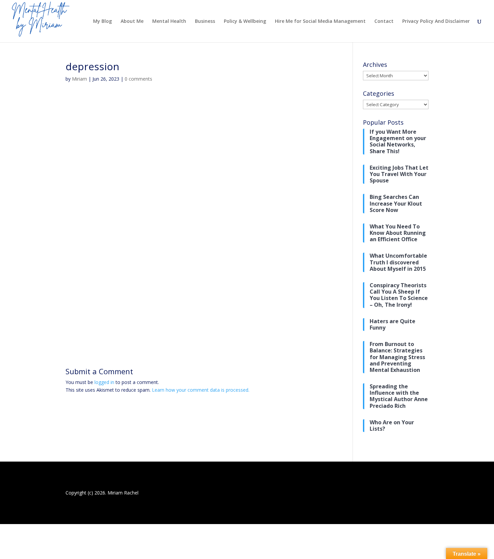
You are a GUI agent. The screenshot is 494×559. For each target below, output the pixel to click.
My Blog (102, 21)
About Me (132, 21)
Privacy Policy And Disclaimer (436, 21)
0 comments (138, 79)
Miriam (79, 79)
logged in (104, 382)
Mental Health (169, 21)
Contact (384, 21)
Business (205, 21)
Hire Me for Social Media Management (320, 21)
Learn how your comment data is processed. (200, 390)
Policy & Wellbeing (245, 21)
